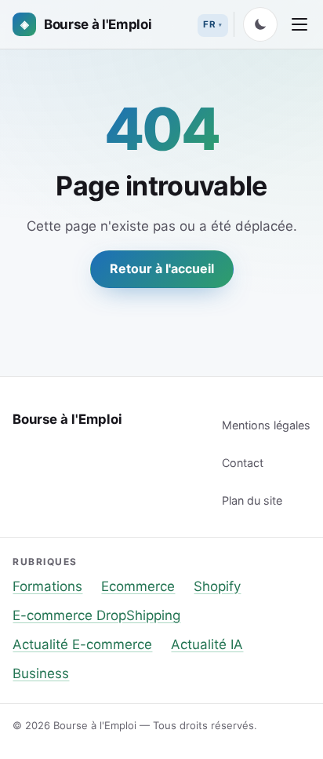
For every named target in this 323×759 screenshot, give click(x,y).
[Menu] (299, 24)
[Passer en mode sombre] (260, 24)
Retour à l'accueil (162, 268)
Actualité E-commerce (82, 644)
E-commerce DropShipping (96, 615)
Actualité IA (207, 644)
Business (41, 673)
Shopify (217, 586)
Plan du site (252, 500)
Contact (242, 462)
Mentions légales (266, 425)
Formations (47, 586)
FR (209, 24)
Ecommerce (138, 586)
